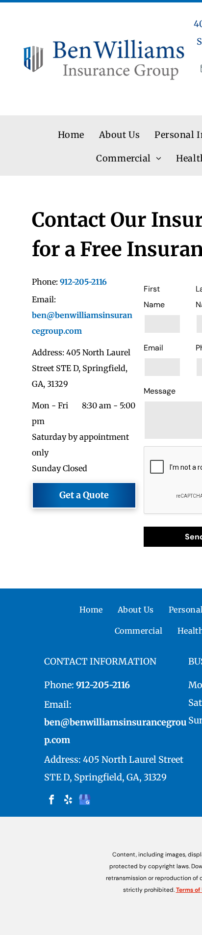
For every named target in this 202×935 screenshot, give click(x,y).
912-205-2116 (83, 282)
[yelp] (68, 800)
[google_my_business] (84, 800)
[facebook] (51, 800)
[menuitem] (71, 135)
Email (153, 348)
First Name (154, 297)
